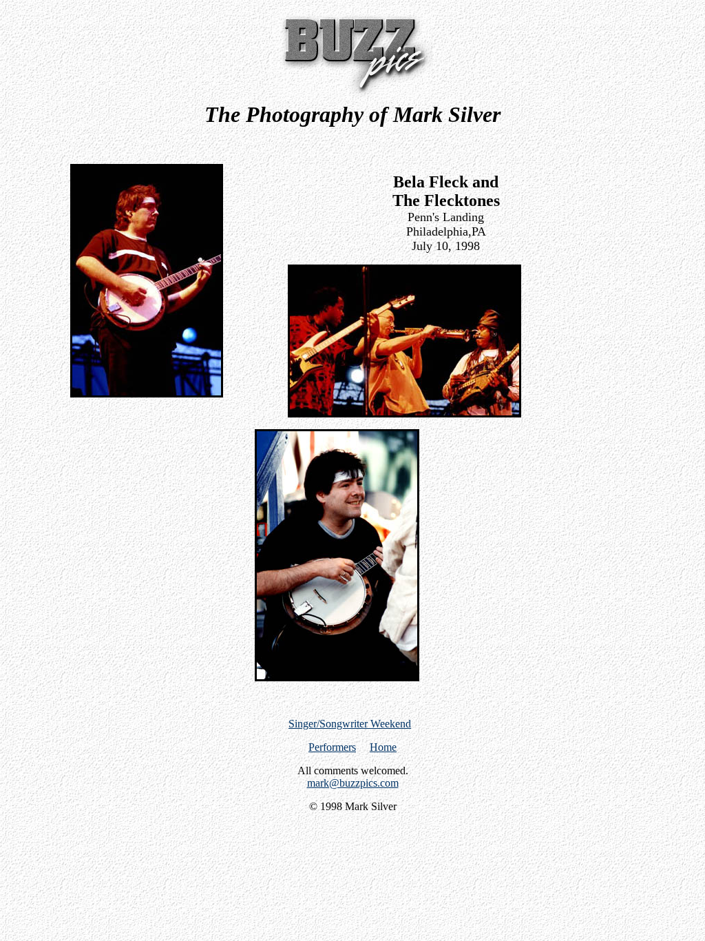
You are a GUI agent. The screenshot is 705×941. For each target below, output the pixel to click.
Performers (332, 747)
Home (383, 747)
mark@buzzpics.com (353, 783)
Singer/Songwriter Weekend (349, 724)
